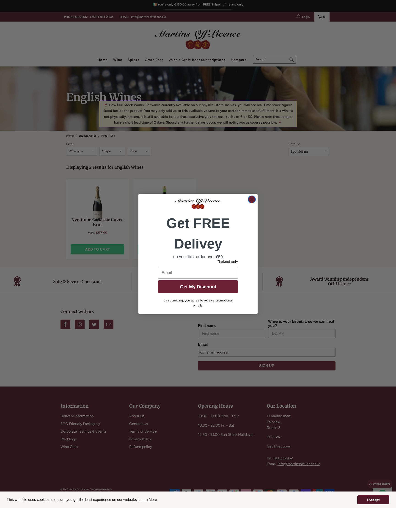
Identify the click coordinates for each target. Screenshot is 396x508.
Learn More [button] (147, 500)
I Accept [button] (373, 500)
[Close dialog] (252, 199)
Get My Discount (198, 286)
